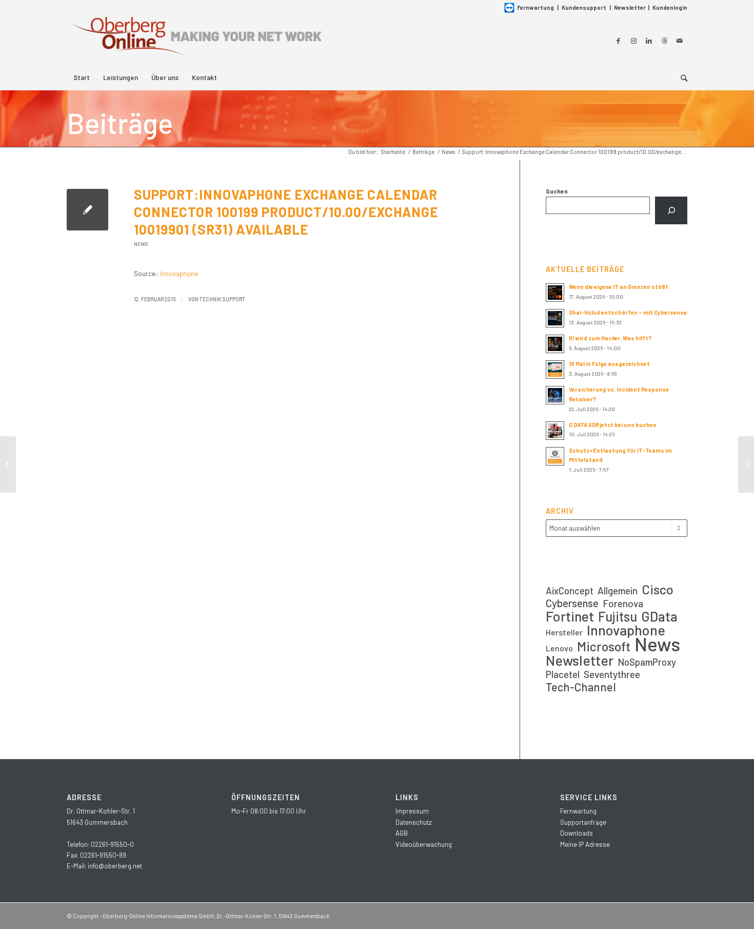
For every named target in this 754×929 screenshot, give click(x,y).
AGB (401, 833)
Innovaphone (179, 273)
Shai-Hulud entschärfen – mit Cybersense (628, 312)
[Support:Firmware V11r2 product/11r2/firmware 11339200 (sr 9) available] (8, 464)
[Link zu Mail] (679, 40)
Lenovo (559, 648)
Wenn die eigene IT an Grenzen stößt (618, 286)
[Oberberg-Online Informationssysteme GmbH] (195, 40)
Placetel (563, 674)
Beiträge (120, 123)
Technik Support (222, 299)
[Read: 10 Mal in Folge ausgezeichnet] (555, 369)
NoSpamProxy (647, 661)
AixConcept (569, 590)
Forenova (623, 603)
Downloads (576, 833)
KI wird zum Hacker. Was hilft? (610, 338)
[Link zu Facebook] (618, 40)
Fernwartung (535, 7)
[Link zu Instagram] (633, 40)
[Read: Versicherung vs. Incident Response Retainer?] (555, 395)
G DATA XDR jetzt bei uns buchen (613, 424)
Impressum (412, 811)
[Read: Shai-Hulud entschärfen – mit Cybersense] (555, 318)
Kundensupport (584, 7)
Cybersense (572, 602)
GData (659, 616)
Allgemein (618, 590)
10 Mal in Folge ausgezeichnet (609, 363)
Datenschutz (413, 822)
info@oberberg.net (115, 866)
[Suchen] (671, 210)
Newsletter (630, 7)
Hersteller (564, 632)
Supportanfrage (583, 822)
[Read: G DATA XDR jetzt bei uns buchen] (555, 430)
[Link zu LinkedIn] (649, 40)
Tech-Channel (581, 687)
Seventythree (612, 674)
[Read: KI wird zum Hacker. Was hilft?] (555, 344)
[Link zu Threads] (664, 40)
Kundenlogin (669, 7)
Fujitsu (617, 616)
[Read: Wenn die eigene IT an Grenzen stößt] (555, 292)
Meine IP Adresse (585, 844)
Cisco (657, 589)
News (141, 244)
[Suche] (680, 77)
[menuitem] (81, 77)
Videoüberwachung (423, 844)
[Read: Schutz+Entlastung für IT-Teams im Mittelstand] (555, 456)
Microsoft (603, 646)
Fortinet (570, 616)
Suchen (557, 191)
